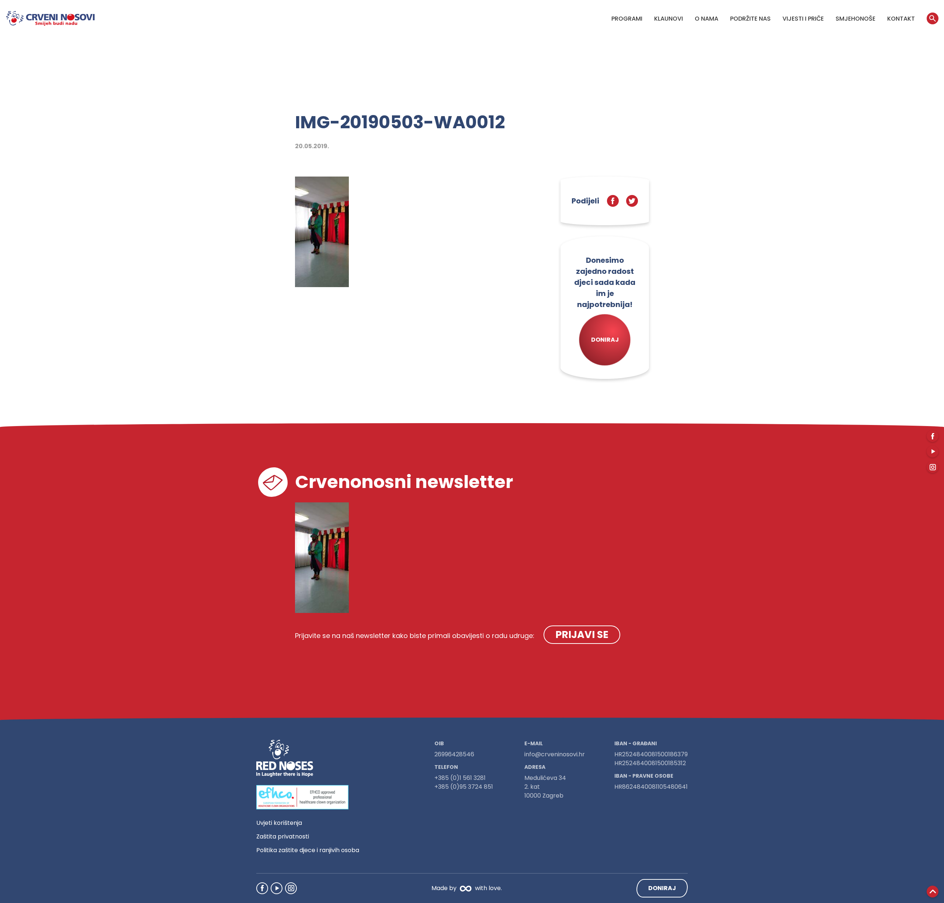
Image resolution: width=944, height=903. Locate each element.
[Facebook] (262, 888)
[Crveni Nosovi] (50, 18)
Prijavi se (581, 634)
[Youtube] (276, 888)
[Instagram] (291, 888)
